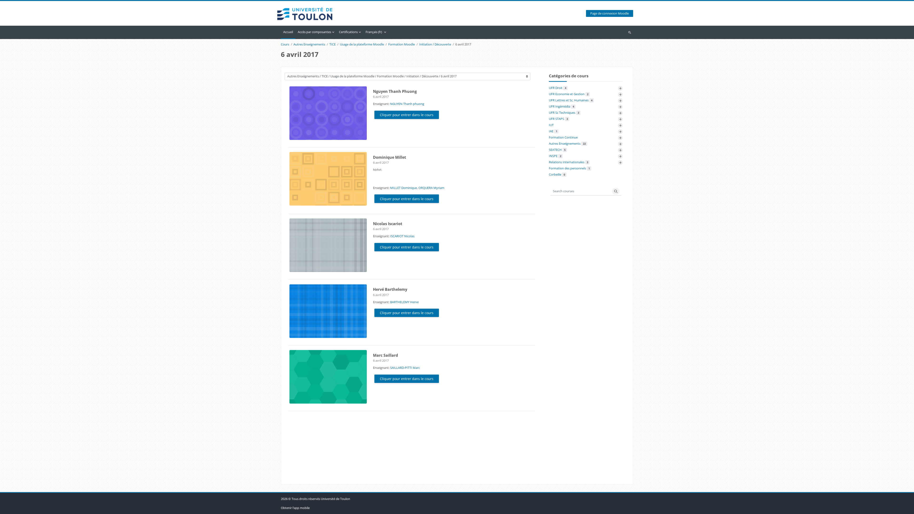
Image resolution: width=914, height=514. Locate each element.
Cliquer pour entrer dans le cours (406, 115)
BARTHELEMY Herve (404, 302)
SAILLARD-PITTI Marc (405, 368)
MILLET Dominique (403, 188)
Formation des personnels (569, 168)
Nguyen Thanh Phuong (395, 91)
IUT (551, 125)
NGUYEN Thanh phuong (407, 104)
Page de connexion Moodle (609, 13)
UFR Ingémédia (561, 106)
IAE (553, 131)
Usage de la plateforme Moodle (362, 44)
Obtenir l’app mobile (295, 508)
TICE (332, 44)
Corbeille (557, 174)
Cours (285, 44)
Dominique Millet (389, 157)
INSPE (555, 156)
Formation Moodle (401, 44)
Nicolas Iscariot (387, 223)
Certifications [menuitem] (348, 32)
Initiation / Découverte (435, 44)
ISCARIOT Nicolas (402, 236)
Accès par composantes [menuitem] (314, 32)
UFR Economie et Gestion (568, 94)
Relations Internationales (568, 162)
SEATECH (557, 150)
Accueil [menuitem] (288, 32)
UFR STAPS (558, 119)
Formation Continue (563, 137)
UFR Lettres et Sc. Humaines (570, 100)
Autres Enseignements (309, 44)
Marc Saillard (385, 355)
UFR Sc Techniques (564, 112)
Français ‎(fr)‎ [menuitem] (374, 32)
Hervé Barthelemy (390, 289)
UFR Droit (557, 88)
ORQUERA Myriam (431, 188)
